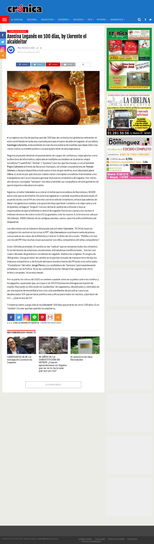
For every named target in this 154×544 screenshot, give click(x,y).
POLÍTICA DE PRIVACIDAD (91, 542)
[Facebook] (11, 317)
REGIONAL (32, 19)
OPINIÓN (101, 19)
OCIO (90, 19)
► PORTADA (17, 19)
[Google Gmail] (50, 317)
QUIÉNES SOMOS (85, 539)
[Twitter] (18, 317)
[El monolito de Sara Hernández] (85, 353)
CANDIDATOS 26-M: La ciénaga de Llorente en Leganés (19, 359)
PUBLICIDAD (132, 539)
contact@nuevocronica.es (47, 539)
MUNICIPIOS (47, 19)
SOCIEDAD (78, 19)
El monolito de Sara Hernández (81, 358)
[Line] (34, 317)
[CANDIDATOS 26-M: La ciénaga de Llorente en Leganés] (21, 353)
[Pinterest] (42, 317)
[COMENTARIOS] (83, 63)
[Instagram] (26, 317)
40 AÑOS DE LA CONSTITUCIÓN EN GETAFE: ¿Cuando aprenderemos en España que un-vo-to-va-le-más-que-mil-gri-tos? (52, 363)
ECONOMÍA (63, 19)
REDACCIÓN (28, 48)
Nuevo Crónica (30, 539)
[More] (58, 317)
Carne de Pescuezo (50, 323)
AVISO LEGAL (100, 539)
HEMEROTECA (116, 19)
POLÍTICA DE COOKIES (116, 539)
